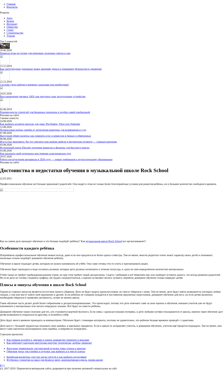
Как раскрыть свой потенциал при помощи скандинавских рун (35, 153)
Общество (12, 27)
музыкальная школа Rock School (104, 241)
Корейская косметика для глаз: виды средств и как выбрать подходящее (47, 357)
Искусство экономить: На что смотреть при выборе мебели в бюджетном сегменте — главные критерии (58, 141)
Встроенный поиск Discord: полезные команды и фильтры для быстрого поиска (44, 147)
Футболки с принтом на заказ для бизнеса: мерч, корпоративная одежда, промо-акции (55, 360)
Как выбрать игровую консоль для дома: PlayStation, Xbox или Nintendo (40, 124)
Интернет (12, 24)
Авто (9, 18)
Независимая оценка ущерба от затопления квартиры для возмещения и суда (43, 130)
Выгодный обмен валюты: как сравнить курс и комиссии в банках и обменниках (45, 135)
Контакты (12, 7)
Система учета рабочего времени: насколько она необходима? (34, 84)
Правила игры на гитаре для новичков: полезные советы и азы (35, 53)
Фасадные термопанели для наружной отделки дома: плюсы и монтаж (46, 348)
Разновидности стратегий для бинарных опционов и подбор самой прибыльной (45, 112)
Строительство (15, 32)
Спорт (10, 30)
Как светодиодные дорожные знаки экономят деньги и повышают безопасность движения (51, 69)
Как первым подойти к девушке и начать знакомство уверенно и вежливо (48, 340)
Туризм (11, 35)
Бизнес (10, 21)
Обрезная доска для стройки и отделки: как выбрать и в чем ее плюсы (46, 351)
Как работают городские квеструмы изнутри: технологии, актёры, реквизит (49, 342)
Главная (11, 4)
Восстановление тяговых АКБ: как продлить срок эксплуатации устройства (42, 96)
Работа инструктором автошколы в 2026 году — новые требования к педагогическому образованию (56, 159)
